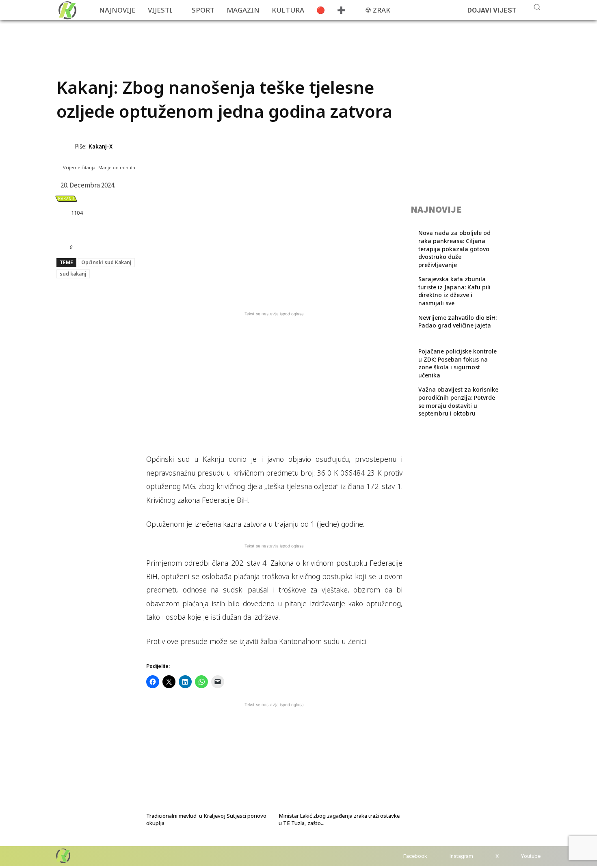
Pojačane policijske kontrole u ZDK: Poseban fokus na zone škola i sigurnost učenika (457, 363)
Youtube (531, 856)
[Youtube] (513, 856)
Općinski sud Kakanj (106, 262)
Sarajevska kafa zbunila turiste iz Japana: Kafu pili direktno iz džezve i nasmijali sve (454, 291)
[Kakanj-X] (65, 146)
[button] (537, 7)
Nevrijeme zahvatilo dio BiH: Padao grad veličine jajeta (457, 322)
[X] (487, 856)
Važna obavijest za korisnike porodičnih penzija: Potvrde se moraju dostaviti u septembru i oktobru (458, 401)
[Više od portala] (66, 10)
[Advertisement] (204, 38)
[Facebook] (395, 856)
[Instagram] (442, 856)
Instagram (461, 856)
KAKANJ (66, 198)
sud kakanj (73, 273)
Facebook (415, 856)
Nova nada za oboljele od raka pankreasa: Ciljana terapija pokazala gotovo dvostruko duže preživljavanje (454, 248)
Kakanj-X (100, 146)
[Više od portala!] (62, 855)
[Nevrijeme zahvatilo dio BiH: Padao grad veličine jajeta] (518, 328)
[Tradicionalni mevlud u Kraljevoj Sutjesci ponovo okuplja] (208, 766)
